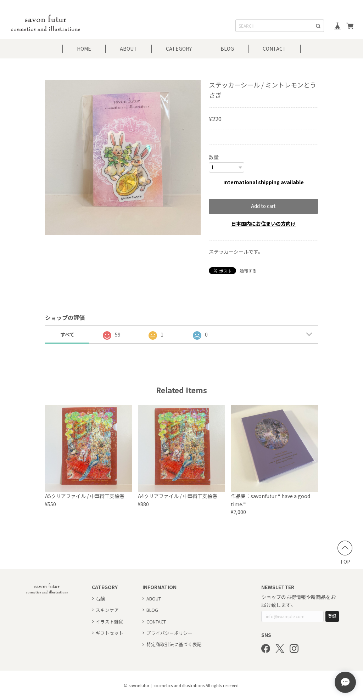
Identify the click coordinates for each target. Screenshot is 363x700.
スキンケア (107, 609)
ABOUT (128, 48)
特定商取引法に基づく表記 (174, 644)
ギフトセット (109, 633)
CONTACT (274, 48)
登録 (332, 616)
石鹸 (100, 598)
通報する (248, 270)
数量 (214, 156)
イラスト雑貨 (109, 621)
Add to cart (263, 206)
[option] (123, 157)
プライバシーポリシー (169, 633)
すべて (67, 334)
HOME (84, 48)
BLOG (227, 48)
